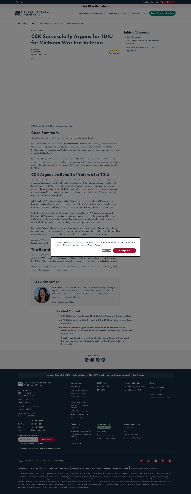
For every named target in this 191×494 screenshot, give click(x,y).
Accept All (124, 250)
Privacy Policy (94, 245)
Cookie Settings (106, 251)
